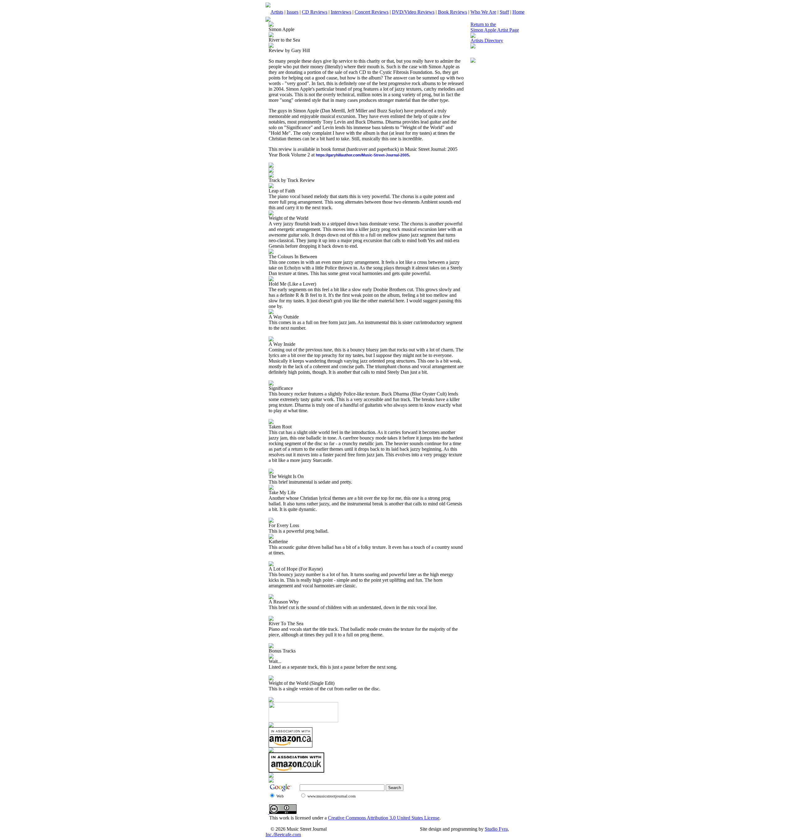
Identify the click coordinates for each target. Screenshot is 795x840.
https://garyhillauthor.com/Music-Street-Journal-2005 (362, 155)
